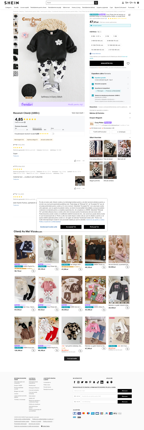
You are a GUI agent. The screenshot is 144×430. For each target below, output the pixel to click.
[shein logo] (11, 2)
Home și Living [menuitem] (76, 7)
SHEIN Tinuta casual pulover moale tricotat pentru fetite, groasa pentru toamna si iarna (95, 264)
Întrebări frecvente (48, 389)
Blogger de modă (18, 391)
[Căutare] (96, 3)
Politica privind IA (47, 421)
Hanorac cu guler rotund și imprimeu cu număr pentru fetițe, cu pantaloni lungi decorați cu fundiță (119, 305)
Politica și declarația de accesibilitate (35, 410)
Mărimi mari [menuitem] (66, 7)
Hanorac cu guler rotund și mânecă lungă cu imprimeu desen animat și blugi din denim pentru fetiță (95, 346)
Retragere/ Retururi (34, 388)
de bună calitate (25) (46, 139)
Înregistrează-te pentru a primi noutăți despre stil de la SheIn (94, 387)
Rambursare (32, 385)
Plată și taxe (47, 384)
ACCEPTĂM (76, 410)
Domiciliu (15, 11)
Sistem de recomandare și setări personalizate (26, 426)
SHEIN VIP (32, 398)
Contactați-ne (47, 382)
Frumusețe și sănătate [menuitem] (134, 7)
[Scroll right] (138, 7)
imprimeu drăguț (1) (32, 139)
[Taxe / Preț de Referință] (99, 22)
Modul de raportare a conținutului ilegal (34, 401)
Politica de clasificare (34, 404)
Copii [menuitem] (111, 7)
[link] (126, 2)
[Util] (75, 161)
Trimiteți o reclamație (19, 399)
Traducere (16, 156)
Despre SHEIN (18, 385)
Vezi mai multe (72, 358)
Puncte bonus (47, 387)
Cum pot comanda (34, 390)
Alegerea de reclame (34, 424)
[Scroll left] (136, 7)
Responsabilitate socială (18, 388)
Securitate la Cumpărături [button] (102, 88)
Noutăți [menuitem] (16, 7)
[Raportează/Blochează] (83, 161)
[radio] (107, 36)
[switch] (52, 134)
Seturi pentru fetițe (46, 11)
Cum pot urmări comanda (33, 393)
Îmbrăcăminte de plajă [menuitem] (54, 7)
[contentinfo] (102, 413)
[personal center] (123, 3)
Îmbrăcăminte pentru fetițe (32, 11)
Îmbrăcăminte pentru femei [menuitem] (38, 7)
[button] (135, 3)
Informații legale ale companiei (19, 382)
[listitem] (96, 148)
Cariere (16, 393)
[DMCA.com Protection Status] (79, 417)
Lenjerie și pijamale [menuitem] (102, 7)
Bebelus (21, 11)
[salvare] (128, 63)
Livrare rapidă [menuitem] (24, 7)
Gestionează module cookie (21, 421)
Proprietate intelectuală (20, 424)
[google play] (111, 383)
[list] (88, 382)
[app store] (107, 383)
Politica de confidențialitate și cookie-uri (42, 419)
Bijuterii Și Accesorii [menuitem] (120, 7)
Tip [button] (98, 31)
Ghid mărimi (32, 396)
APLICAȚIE (109, 378)
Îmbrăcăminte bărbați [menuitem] (88, 7)
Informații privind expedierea (33, 382)
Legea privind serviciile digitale (20, 396)
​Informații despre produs (33, 407)
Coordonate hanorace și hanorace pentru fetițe (65, 11)
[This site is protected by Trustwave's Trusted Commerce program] (74, 417)
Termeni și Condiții (36, 421)
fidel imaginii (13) (19, 139)
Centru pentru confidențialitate (22, 419)
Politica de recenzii (19, 122)
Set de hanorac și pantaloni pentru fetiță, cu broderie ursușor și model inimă (119, 264)
